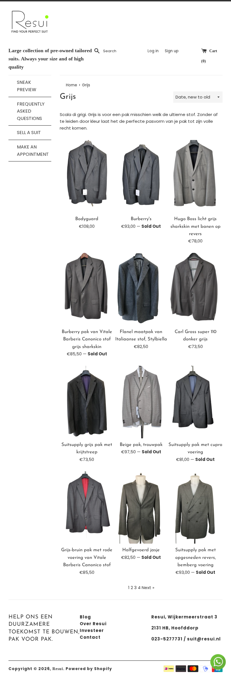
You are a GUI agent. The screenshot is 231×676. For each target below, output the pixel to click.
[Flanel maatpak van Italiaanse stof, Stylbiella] (141, 289)
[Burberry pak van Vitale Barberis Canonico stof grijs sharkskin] (87, 289)
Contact (90, 637)
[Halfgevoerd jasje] (141, 507)
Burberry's (141, 219)
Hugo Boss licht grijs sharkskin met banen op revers (195, 226)
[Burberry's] (141, 176)
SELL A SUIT (29, 132)
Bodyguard (86, 219)
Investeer (92, 630)
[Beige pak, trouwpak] (141, 402)
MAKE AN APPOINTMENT (31, 150)
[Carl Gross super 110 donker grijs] (195, 289)
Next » (148, 587)
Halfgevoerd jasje (141, 550)
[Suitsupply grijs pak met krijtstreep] (87, 402)
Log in (153, 51)
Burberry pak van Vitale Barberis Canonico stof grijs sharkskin (87, 339)
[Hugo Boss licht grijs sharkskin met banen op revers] (195, 176)
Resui (57, 669)
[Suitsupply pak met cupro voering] (195, 402)
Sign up (172, 51)
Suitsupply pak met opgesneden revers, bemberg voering (195, 557)
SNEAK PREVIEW (26, 86)
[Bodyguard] (87, 176)
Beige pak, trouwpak (141, 445)
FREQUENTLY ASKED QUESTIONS (31, 111)
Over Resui (93, 624)
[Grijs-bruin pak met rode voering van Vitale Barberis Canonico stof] (87, 507)
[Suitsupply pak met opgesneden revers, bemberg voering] (195, 507)
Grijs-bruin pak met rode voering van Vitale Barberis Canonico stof (86, 557)
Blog (85, 617)
